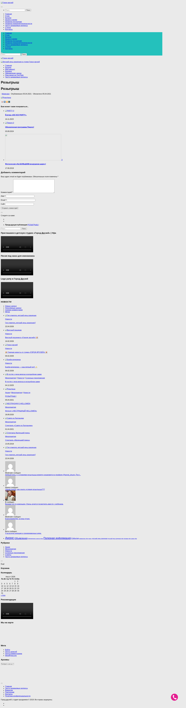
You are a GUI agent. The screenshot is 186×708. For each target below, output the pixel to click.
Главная (8, 14)
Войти (7, 650)
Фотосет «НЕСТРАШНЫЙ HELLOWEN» (21, 411)
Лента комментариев (13, 654)
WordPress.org (11, 655)
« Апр (3, 595)
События (75, 538)
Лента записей (11, 652)
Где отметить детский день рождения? (20, 323)
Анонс (9, 538)
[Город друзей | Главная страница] (7, 3)
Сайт (3, 204)
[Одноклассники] (7, 101)
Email (3, 200)
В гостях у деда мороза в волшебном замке (22, 382)
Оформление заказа (13, 73)
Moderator (6, 94)
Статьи (8, 27)
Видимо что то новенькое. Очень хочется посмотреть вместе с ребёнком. (34, 504)
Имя (3, 196)
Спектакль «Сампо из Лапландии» (19, 425)
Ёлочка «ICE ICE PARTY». (16, 115)
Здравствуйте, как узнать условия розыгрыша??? (25, 489)
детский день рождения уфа (115, 538)
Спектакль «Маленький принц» (17, 440)
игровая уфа (127, 538)
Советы (8, 555)
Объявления (20, 538)
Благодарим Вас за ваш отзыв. (17, 519)
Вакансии (9, 690)
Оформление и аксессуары (35, 538)
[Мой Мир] (9, 101)
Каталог (8, 18)
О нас (7, 16)
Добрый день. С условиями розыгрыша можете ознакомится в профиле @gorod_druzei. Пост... (43, 475)
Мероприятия (10, 378)
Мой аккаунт (10, 69)
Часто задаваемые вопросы (16, 25)
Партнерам (9, 692)
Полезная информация (57, 538)
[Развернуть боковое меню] (2, 212)
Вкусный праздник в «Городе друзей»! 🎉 (21, 337)
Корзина (8, 71)
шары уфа (134, 538)
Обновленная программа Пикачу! (19, 127)
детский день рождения (100, 538)
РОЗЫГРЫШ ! (10, 396)
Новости (8, 319)
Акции (7, 393)
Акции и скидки (11, 20)
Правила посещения (13, 22)
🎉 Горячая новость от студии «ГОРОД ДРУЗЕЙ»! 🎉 (26, 352)
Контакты (9, 29)
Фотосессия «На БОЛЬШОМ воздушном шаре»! (25, 164)
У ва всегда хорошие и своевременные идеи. (23, 533)
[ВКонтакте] (5, 101)
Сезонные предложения (35, 378)
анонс (90, 538)
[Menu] (2, 683)
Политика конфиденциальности (17, 696)
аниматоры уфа (83, 538)
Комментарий (7, 192)
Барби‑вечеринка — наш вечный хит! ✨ (21, 367)
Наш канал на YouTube (14, 75)
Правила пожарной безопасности (18, 24)
